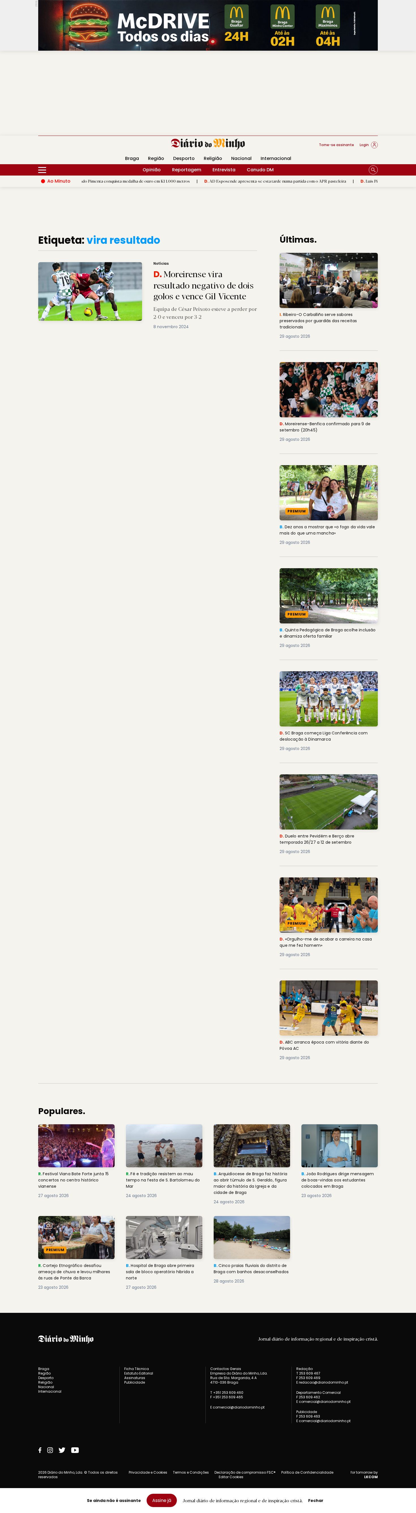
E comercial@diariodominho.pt (237, 1407)
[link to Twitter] (62, 1450)
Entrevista (224, 169)
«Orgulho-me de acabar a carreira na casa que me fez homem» (323, 884)
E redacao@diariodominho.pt (322, 1382)
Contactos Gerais (225, 1369)
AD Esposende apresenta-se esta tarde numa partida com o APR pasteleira (220, 181)
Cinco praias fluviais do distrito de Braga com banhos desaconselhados (250, 1226)
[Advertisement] (208, 93)
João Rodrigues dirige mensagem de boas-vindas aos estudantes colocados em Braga (339, 1134)
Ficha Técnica (136, 1368)
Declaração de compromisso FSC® (245, 1472)
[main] (208, 762)
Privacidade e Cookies (148, 1472)
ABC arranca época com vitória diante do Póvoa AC (328, 987)
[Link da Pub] (208, 25)
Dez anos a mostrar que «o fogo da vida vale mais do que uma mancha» (326, 471)
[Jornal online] (67, 147)
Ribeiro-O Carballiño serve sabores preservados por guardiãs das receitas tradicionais (325, 263)
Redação (304, 1369)
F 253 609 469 (308, 1377)
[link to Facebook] (40, 1450)
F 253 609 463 (308, 1416)
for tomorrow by (364, 1474)
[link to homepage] (208, 144)
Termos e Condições (191, 1472)
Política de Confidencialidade (307, 1472)
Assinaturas (134, 1377)
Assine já (161, 1500)
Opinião (152, 169)
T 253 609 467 (308, 1373)
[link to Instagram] (50, 1450)
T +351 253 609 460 (226, 1392)
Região (156, 158)
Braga (132, 158)
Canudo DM (260, 169)
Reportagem (186, 169)
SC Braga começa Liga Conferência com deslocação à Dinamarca (326, 678)
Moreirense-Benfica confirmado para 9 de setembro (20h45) (328, 368)
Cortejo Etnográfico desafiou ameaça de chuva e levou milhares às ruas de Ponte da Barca (71, 1229)
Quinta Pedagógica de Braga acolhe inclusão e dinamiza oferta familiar (321, 575)
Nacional (241, 158)
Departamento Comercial (318, 1392)
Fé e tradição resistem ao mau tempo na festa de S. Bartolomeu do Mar (164, 1134)
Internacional (276, 158)
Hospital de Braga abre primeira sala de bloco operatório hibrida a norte (163, 1226)
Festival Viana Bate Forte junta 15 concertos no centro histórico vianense (75, 1134)
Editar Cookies (231, 1477)
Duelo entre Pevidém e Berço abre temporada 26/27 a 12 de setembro (320, 781)
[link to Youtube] (75, 1450)
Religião (213, 158)
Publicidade (134, 1382)
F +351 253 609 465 (226, 1397)
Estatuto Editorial (138, 1373)
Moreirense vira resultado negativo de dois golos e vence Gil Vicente (108, 265)
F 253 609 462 (308, 1397)
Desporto (184, 158)
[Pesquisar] (373, 170)
